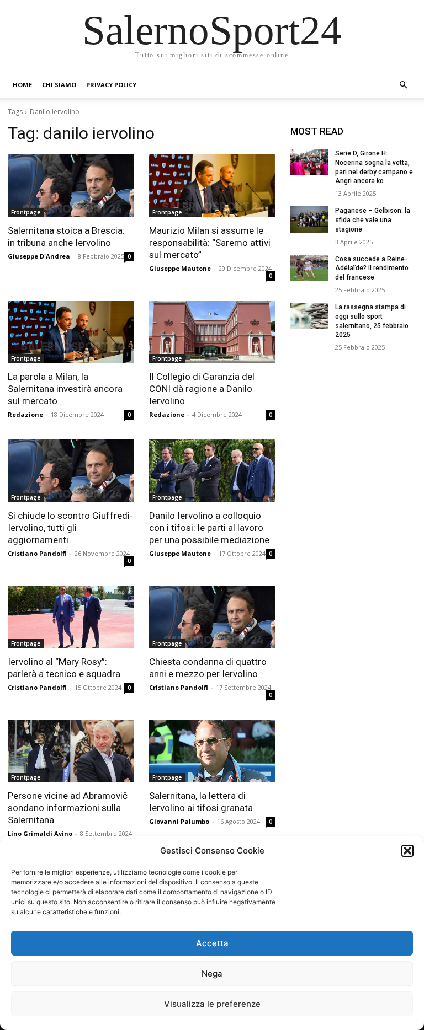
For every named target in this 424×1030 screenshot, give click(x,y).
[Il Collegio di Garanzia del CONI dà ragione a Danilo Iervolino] (212, 332)
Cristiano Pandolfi (37, 553)
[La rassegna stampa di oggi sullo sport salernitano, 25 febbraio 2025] (309, 316)
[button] (407, 850)
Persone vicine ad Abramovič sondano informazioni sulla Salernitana (68, 807)
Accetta (212, 943)
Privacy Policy (111, 85)
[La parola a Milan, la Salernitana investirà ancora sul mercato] (71, 332)
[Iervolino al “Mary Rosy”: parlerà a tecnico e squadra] (71, 617)
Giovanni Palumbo (179, 821)
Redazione (25, 414)
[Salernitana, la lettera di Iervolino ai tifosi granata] (212, 751)
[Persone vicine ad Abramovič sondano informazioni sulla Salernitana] (71, 751)
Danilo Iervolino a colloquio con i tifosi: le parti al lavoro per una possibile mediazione (209, 527)
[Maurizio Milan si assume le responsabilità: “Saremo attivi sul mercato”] (212, 185)
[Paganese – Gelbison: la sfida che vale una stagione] (309, 219)
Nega (212, 973)
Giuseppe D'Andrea (39, 256)
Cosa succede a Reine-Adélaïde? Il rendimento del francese (372, 268)
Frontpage (25, 212)
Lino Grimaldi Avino (40, 833)
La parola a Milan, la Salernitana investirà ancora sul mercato (65, 388)
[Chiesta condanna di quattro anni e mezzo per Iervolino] (212, 617)
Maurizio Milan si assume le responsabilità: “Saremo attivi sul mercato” (210, 242)
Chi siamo (59, 85)
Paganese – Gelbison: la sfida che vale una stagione (372, 220)
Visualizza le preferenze (212, 1004)
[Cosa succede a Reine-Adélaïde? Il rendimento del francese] (309, 268)
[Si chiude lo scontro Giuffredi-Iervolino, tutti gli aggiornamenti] (71, 470)
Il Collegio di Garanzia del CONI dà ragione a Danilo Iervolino (202, 388)
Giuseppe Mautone (180, 268)
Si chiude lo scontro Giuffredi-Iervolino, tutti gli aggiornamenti (70, 527)
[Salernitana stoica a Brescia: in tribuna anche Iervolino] (71, 185)
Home (22, 85)
